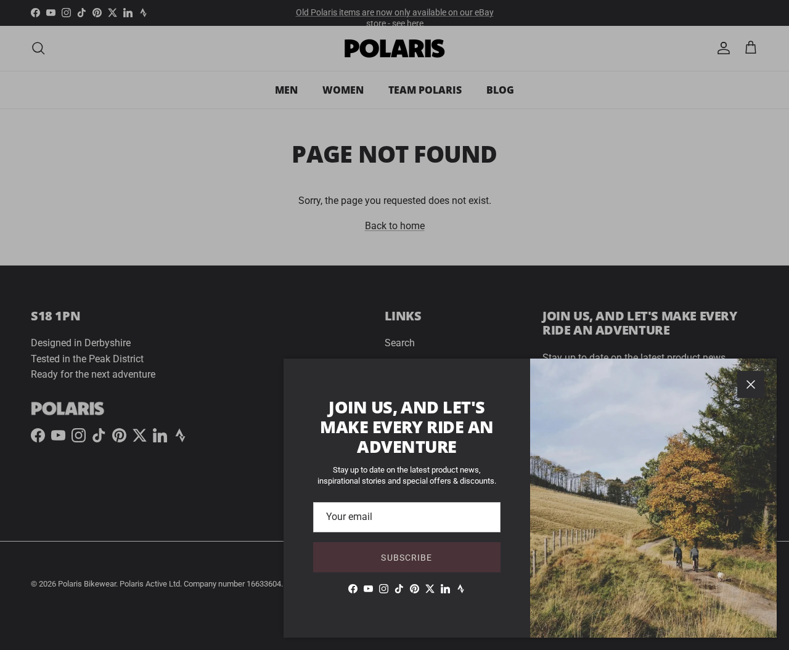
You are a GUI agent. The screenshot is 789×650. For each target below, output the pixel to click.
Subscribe (406, 558)
